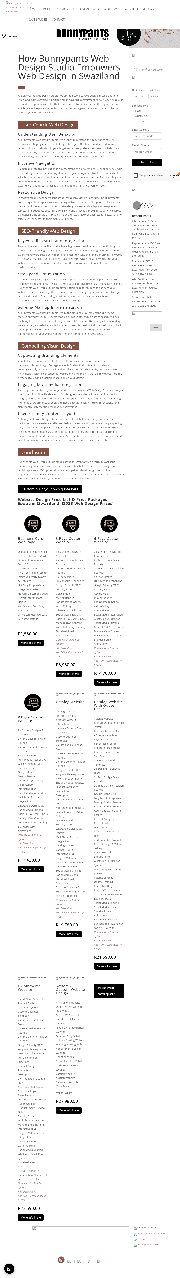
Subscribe (147, 162)
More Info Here (31, 643)
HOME (33, 9)
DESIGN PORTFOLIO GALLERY (98, 9)
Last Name (154, 90)
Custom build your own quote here (50, 489)
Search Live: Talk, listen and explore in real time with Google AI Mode (146, 301)
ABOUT (129, 9)
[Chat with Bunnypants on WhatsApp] (9, 1269)
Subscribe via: (140, 105)
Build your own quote (106, 991)
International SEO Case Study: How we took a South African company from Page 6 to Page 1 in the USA (146, 229)
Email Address (140, 129)
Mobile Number (141, 145)
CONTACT (58, 19)
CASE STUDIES (38, 19)
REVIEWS (148, 9)
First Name (138, 90)
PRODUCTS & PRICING (56, 9)
